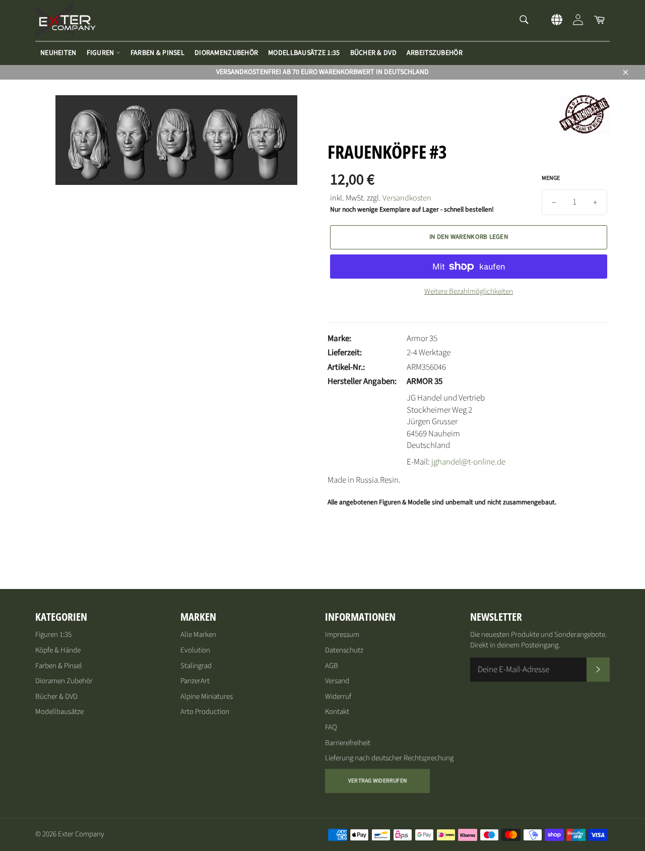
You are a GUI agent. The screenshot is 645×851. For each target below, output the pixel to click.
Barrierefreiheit (347, 743)
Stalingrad (196, 666)
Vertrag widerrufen (377, 780)
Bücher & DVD (373, 53)
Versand (337, 681)
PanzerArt (195, 681)
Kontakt (337, 711)
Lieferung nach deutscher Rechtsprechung (389, 758)
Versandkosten (406, 198)
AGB (331, 666)
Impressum (342, 634)
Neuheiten (58, 53)
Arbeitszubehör (435, 53)
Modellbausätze (59, 711)
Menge (551, 178)
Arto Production (204, 711)
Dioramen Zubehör (64, 681)
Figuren (101, 53)
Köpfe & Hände (58, 650)
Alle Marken (198, 634)
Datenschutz (344, 650)
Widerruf (338, 696)
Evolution (195, 650)
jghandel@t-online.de (468, 462)
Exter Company (81, 834)
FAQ (331, 727)
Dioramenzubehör (226, 53)
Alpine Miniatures (206, 696)
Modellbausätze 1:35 (304, 53)
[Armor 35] (584, 131)
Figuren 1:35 (53, 634)
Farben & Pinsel (157, 53)
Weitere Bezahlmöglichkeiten (468, 292)
